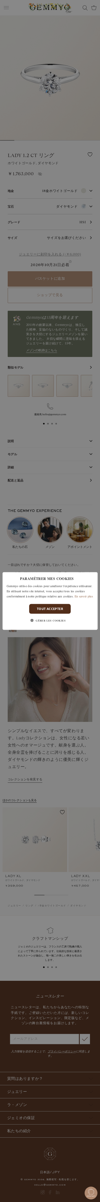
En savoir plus (84, 596)
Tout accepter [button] (50, 608)
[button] (50, 620)
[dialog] (50, 601)
